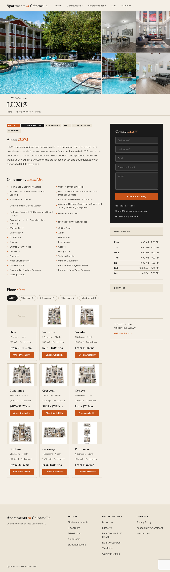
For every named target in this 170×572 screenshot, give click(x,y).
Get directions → (123, 333)
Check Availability (21, 354)
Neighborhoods (97, 5)
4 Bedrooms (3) (89, 298)
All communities (23, 111)
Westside (107, 548)
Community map (111, 553)
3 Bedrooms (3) (68, 298)
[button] (54, 316)
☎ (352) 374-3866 (125, 205)
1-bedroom (74, 527)
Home (58, 5)
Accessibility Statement (150, 527)
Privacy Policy (144, 522)
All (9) (12, 298)
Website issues (143, 533)
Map (114, 5)
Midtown (107, 527)
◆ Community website (126, 216)
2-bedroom (74, 533)
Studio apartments (78, 522)
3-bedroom (74, 539)
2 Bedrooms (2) (47, 298)
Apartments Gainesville (27, 6)
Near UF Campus (111, 542)
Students (126, 5)
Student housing (77, 544)
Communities (75, 5)
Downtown (108, 522)
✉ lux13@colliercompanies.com (131, 210)
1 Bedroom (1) (27, 298)
